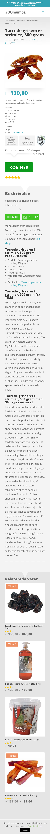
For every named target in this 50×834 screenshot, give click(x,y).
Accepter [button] (25, 830)
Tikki (13, 43)
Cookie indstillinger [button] (35, 826)
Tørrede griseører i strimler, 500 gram (24, 283)
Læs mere (20, 826)
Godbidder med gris (17, 20)
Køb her (19, 167)
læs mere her (18, 132)
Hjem (7, 20)
